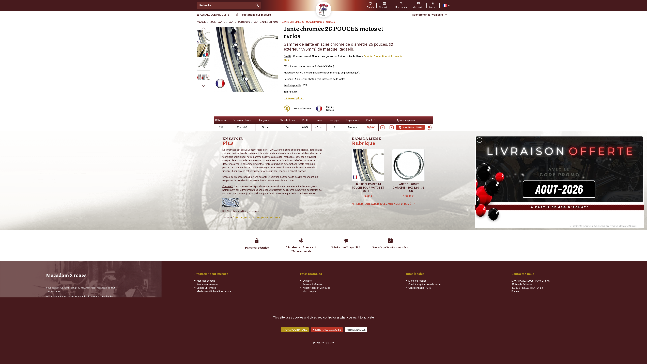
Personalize (356, 329)
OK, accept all (296, 329)
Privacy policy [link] (323, 343)
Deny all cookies (328, 329)
